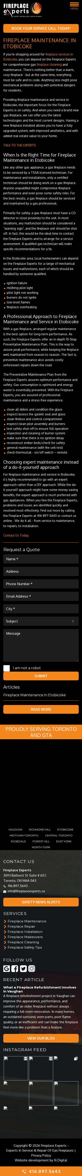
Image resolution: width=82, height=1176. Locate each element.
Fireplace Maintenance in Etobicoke (34, 695)
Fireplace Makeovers (25, 937)
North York (41, 847)
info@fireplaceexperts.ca (26, 891)
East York (63, 841)
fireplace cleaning (49, 64)
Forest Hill (41, 841)
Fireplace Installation (25, 932)
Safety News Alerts (41, 902)
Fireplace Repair (21, 926)
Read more (41, 709)
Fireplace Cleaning (23, 942)
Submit (41, 676)
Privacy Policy (41, 1155)
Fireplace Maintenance (27, 921)
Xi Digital (60, 1160)
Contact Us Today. (16, 535)
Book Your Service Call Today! (41, 28)
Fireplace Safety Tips (25, 947)
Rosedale (18, 841)
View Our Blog (41, 1038)
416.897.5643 (18, 886)
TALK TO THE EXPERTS (19, 145)
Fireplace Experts (53, 1145)
